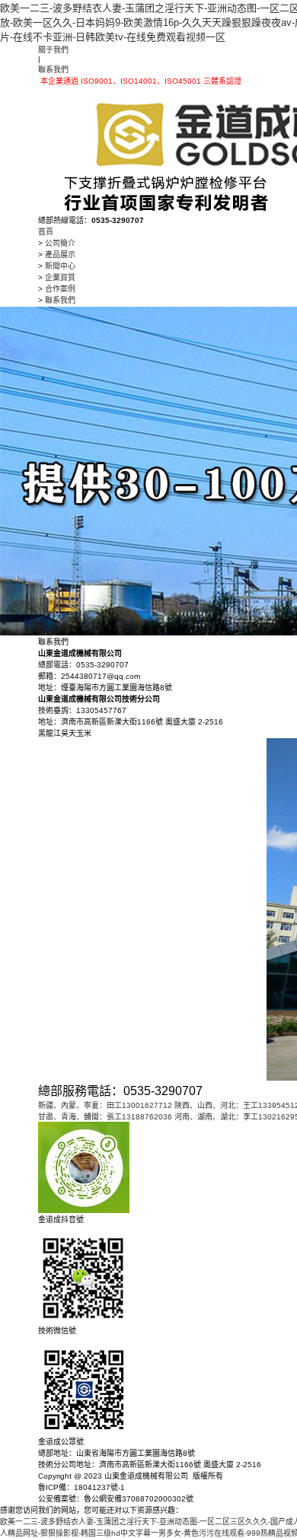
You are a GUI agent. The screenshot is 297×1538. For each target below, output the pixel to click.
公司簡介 (60, 243)
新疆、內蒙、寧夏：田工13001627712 (105, 1105)
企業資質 (60, 277)
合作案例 (60, 289)
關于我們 (53, 50)
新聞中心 (60, 266)
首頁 (45, 232)
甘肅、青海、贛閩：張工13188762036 (105, 1117)
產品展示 (60, 254)
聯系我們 (53, 69)
